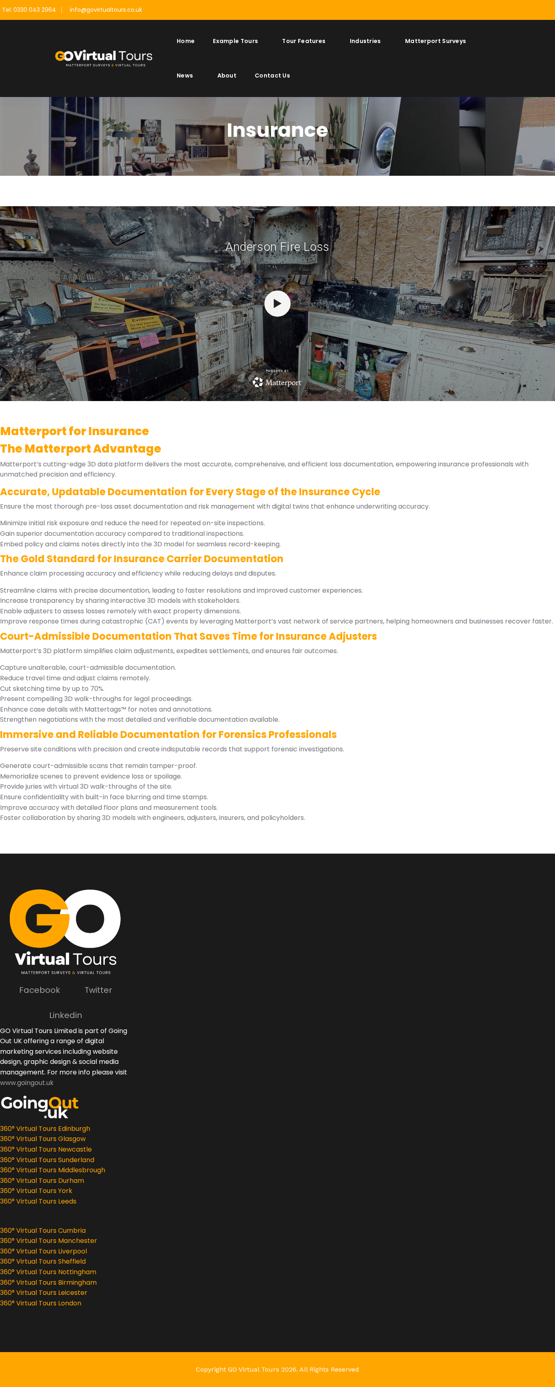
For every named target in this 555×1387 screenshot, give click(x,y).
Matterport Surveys (435, 41)
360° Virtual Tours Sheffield (43, 1261)
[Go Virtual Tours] (104, 57)
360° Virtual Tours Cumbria (43, 1230)
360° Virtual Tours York (36, 1190)
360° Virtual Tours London (40, 1303)
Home (186, 41)
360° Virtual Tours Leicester (43, 1292)
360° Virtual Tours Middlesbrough (52, 1170)
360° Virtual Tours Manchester (48, 1240)
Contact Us (272, 75)
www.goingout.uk (27, 1082)
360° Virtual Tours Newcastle (46, 1149)
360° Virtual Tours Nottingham (48, 1272)
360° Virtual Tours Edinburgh (45, 1128)
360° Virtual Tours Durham (42, 1180)
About (227, 75)
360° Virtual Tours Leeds (38, 1201)
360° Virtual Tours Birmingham (48, 1282)
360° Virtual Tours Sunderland (47, 1160)
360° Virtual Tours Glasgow (43, 1138)
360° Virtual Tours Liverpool (43, 1251)
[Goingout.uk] (69, 1107)
